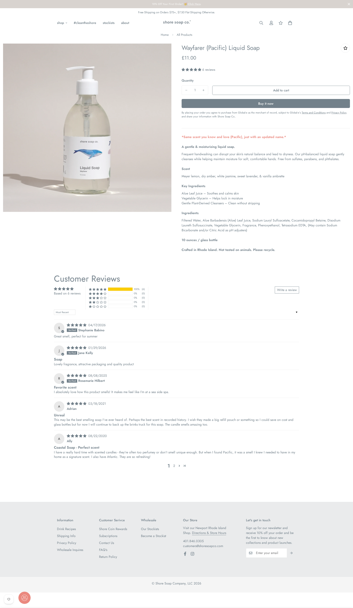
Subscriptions (108, 536)
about (125, 22)
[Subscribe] (291, 553)
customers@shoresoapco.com (203, 546)
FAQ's (103, 549)
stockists (109, 22)
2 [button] (174, 465)
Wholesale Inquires (70, 549)
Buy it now (265, 103)
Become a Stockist (153, 536)
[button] (290, 23)
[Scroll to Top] (345, 585)
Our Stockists (150, 529)
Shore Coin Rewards (113, 529)
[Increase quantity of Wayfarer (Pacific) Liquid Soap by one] (203, 90)
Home (165, 35)
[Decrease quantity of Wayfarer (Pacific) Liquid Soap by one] (186, 90)
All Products (184, 35)
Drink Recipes (66, 529)
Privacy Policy (66, 543)
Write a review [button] (287, 290)
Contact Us (106, 543)
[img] (77, 325)
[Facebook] (185, 554)
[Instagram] (192, 554)
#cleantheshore (85, 22)
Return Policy (108, 556)
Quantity (188, 80)
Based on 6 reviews (67, 293)
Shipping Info (66, 536)
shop (60, 22)
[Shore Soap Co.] (176, 22)
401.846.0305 (193, 541)
